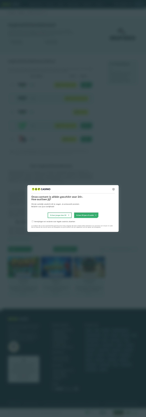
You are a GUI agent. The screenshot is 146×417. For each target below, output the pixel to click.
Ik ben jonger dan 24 (58, 215)
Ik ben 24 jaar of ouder (85, 215)
